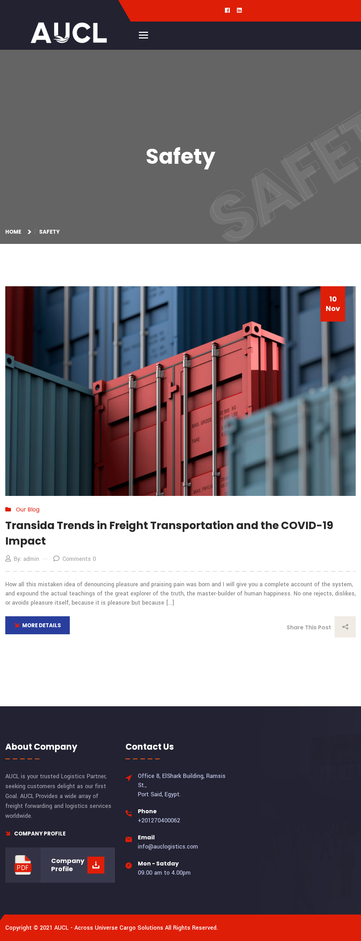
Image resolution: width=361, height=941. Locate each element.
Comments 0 (79, 559)
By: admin (26, 559)
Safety (49, 231)
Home (14, 231)
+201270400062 (159, 820)
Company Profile (39, 833)
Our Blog (27, 509)
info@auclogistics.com (168, 847)
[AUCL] (68, 32)
